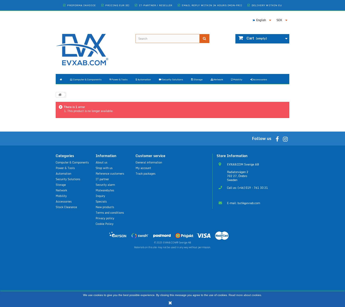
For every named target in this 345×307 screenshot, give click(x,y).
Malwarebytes (105, 190)
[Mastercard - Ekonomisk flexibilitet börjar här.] (222, 235)
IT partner (102, 179)
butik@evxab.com (249, 203)
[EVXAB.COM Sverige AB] (93, 46)
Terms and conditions (110, 212)
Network (61, 190)
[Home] (61, 79)
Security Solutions (68, 179)
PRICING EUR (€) (117, 5)
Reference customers (110, 173)
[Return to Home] (60, 94)
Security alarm (105, 184)
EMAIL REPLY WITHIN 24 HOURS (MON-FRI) (212, 5)
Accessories (64, 201)
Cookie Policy (105, 223)
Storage (61, 184)
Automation (63, 173)
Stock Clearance (66, 207)
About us (101, 162)
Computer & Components (72, 162)
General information (149, 162)
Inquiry (100, 196)
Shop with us (104, 168)
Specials (101, 201)
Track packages (146, 173)
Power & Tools (65, 168)
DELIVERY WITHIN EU (267, 5)
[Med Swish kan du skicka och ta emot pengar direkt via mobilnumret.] (139, 235)
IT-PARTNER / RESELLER (155, 5)
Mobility (61, 196)
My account (143, 168)
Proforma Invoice (81, 5)
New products (105, 207)
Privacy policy (105, 218)
